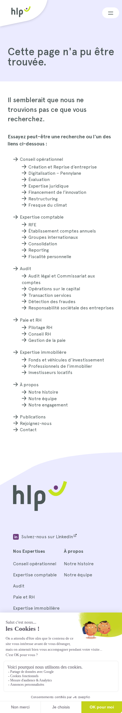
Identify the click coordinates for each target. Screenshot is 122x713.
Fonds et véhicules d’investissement (66, 360)
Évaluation (39, 179)
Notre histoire (43, 392)
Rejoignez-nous (36, 423)
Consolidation (42, 243)
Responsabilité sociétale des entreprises (71, 308)
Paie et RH (31, 320)
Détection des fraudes (51, 301)
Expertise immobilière (43, 352)
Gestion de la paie (47, 340)
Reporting (38, 250)
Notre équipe (42, 398)
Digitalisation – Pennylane (54, 173)
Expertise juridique (48, 186)
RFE (32, 224)
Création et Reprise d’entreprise (62, 167)
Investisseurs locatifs (50, 372)
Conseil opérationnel (41, 159)
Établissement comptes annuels (62, 231)
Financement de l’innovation (57, 192)
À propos (29, 384)
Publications (33, 417)
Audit (25, 268)
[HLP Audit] (40, 509)
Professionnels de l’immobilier (60, 366)
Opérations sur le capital (54, 288)
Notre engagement (48, 405)
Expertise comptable (42, 217)
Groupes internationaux (53, 237)
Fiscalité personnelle (49, 256)
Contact (28, 429)
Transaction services (49, 295)
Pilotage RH (40, 327)
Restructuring (43, 199)
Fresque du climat (47, 205)
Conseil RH (39, 334)
